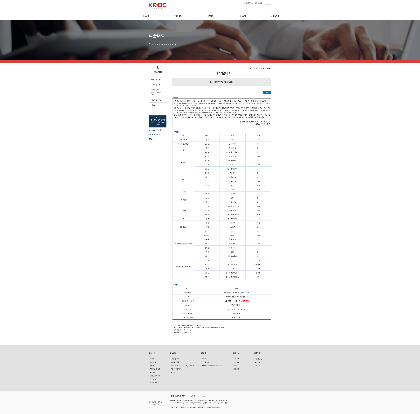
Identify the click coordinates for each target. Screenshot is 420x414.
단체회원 (257, 365)
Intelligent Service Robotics (212, 365)
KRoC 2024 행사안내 (155, 130)
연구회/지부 (154, 379)
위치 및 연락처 (154, 382)
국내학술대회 (175, 359)
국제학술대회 (175, 362)
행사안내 (236, 365)
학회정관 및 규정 (155, 369)
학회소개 (145, 15)
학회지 (204, 359)
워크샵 (173, 372)
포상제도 (153, 372)
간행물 (210, 15)
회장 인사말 (153, 362)
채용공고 (236, 369)
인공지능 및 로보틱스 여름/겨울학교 (182, 365)
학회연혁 (153, 365)
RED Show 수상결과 (154, 134)
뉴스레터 (236, 362)
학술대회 (178, 15)
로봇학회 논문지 (207, 362)
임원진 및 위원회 (155, 376)
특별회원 (257, 362)
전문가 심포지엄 (176, 369)
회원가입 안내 (259, 359)
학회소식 (242, 15)
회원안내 (275, 15)
